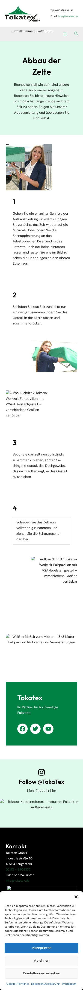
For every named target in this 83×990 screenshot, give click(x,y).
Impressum (69, 984)
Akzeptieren (41, 948)
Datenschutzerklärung (45, 984)
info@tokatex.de (18, 881)
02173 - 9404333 (18, 869)
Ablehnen (41, 960)
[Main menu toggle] (64, 33)
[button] (76, 897)
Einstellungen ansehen (41, 973)
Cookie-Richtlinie (17, 984)
